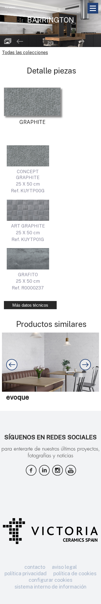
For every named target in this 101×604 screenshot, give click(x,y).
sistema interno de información (50, 587)
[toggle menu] (93, 8)
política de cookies (75, 573)
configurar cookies (50, 580)
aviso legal (64, 567)
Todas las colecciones (25, 52)
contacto (34, 567)
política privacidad (25, 573)
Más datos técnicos (30, 305)
